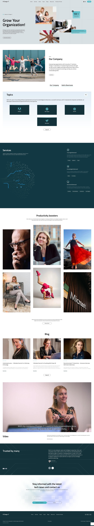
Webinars (73, 160)
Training (69, 160)
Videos (69, 175)
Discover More (47, 323)
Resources (52, 1)
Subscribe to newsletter (40, 502)
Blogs (47, 1)
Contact (89, 1)
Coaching (69, 191)
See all (47, 129)
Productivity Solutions (7, 37)
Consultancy (82, 191)
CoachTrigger (88, 191)
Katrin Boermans (67, 85)
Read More (51, 74)
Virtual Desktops (75, 191)
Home (31, 1)
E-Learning (73, 175)
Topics (43, 1)
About (40, 1)
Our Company (54, 85)
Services (35, 1)
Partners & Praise (58, 1)
